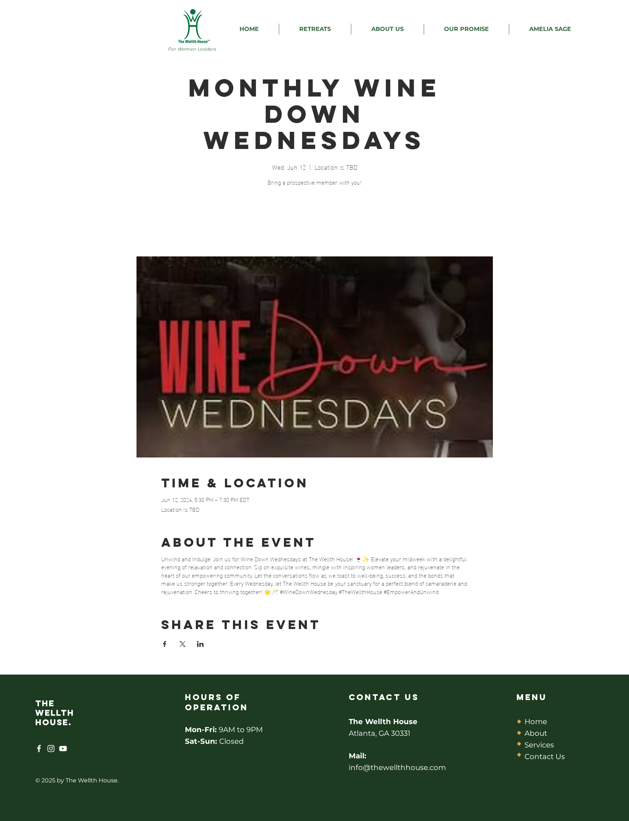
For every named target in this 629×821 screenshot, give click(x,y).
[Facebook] (39, 748)
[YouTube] (63, 748)
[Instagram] (51, 748)
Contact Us (545, 756)
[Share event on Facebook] (164, 644)
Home (536, 721)
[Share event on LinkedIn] (200, 644)
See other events (315, 222)
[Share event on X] (182, 644)
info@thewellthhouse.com (397, 767)
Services (539, 745)
